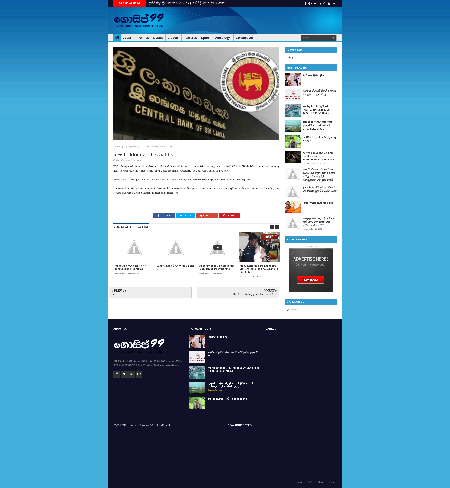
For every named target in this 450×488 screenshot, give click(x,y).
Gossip (158, 38)
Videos (173, 38)
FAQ (310, 482)
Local (127, 38)
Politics (143, 38)
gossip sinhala (133, 146)
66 (113, 294)
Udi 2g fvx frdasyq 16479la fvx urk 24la (255, 294)
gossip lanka (292, 309)
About (320, 482)
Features (190, 38)
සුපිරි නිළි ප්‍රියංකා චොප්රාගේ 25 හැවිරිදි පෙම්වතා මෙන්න (187, 3)
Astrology (222, 38)
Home (116, 146)
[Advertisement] (273, 17)
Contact (333, 482)
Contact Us (244, 38)
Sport (205, 38)
